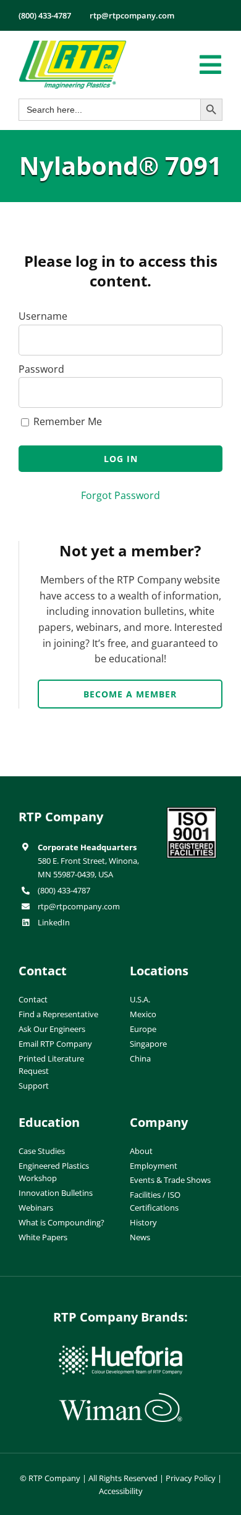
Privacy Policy (191, 1478)
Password (41, 369)
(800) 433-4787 (64, 890)
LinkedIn (54, 922)
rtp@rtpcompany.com (79, 906)
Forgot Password (120, 495)
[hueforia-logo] (120, 1350)
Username (43, 316)
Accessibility (121, 1491)
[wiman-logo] (120, 1398)
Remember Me (66, 421)
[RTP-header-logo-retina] (73, 45)
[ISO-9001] (191, 812)
